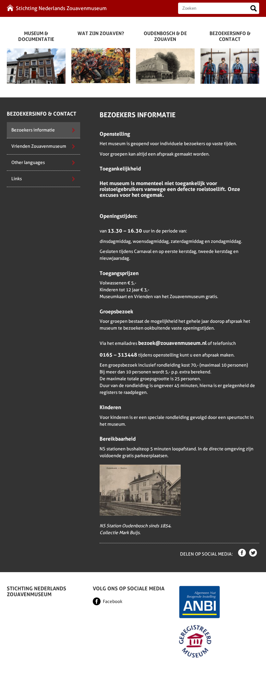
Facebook (112, 601)
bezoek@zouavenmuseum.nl (172, 343)
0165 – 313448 (118, 355)
